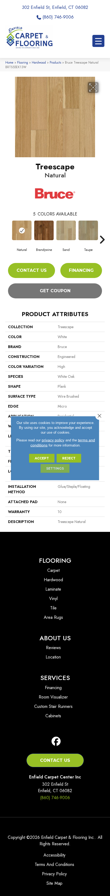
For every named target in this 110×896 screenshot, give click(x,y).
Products (55, 62)
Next (102, 231)
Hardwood (39, 62)
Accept (42, 458)
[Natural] (22, 230)
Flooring (22, 62)
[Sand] (66, 230)
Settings (55, 468)
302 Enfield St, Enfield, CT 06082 (55, 7)
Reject (69, 458)
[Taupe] (88, 230)
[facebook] (56, 741)
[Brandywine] (44, 230)
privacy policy (53, 440)
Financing (81, 270)
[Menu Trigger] (98, 41)
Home (9, 62)
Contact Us (32, 270)
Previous (8, 231)
